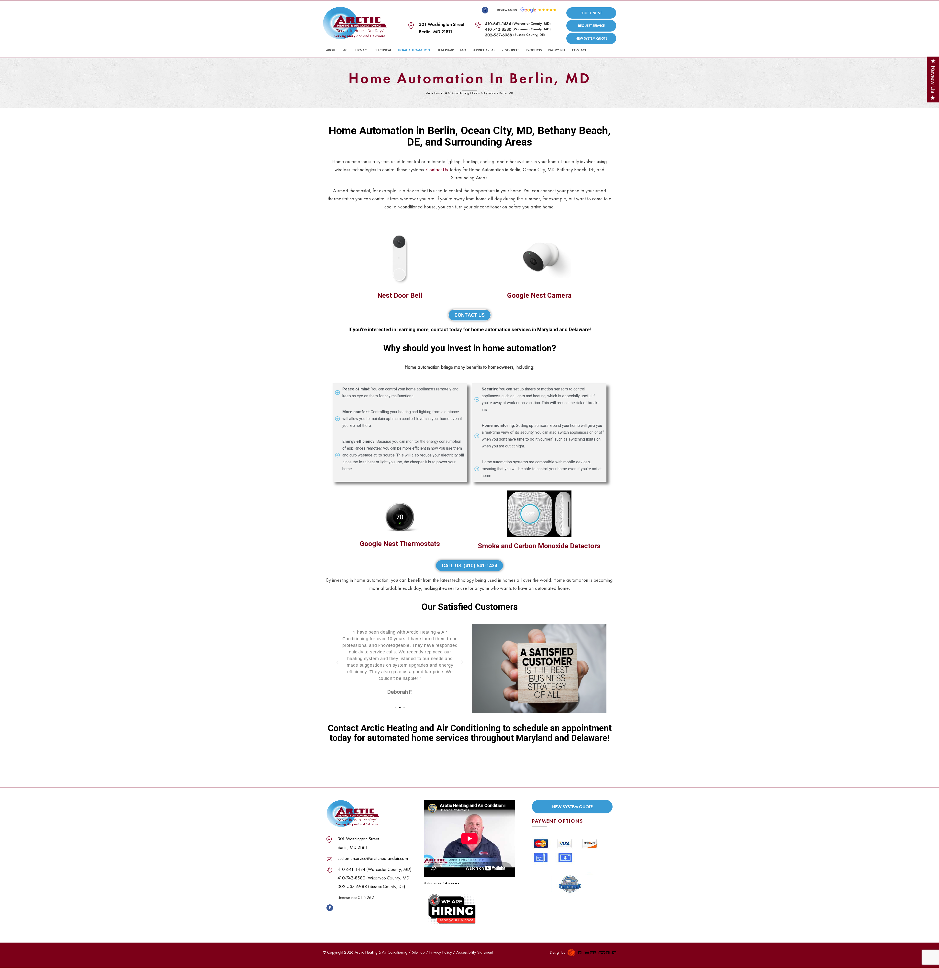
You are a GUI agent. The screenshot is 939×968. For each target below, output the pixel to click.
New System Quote (591, 38)
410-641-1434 (498, 23)
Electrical (383, 50)
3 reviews (452, 883)
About (331, 50)
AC (345, 50)
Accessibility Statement (474, 952)
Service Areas (483, 50)
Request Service (591, 25)
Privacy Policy (440, 952)
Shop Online (591, 13)
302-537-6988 (498, 35)
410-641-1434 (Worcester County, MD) (374, 869)
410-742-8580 (498, 29)
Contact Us (437, 169)
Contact (579, 50)
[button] (337, 662)
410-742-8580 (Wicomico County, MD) (374, 878)
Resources (510, 50)
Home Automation (414, 50)
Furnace (361, 50)
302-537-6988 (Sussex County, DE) (371, 886)
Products (534, 50)
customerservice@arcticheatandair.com (372, 858)
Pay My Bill (557, 50)
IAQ (463, 50)
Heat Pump (445, 50)
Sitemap (418, 952)
